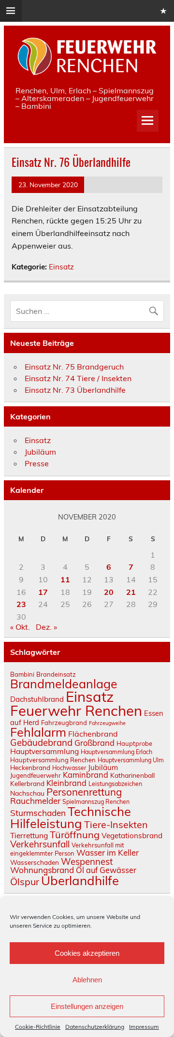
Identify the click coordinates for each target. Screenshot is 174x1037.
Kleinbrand (66, 783)
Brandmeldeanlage (63, 683)
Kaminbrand (85, 775)
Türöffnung (75, 835)
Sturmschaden (38, 813)
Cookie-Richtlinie (37, 1026)
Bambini (22, 674)
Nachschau (27, 793)
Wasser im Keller (107, 852)
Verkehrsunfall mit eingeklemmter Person (67, 849)
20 (109, 592)
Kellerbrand (27, 783)
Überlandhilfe (80, 880)
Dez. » (46, 627)
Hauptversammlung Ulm (131, 760)
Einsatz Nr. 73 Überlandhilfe (75, 390)
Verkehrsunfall (40, 844)
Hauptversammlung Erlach (116, 752)
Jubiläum (40, 452)
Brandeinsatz (56, 674)
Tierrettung (29, 835)
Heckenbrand (30, 767)
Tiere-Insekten (116, 824)
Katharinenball (132, 775)
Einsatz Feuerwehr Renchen (76, 703)
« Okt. (20, 627)
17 (43, 592)
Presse (37, 463)
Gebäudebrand (41, 742)
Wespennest (87, 861)
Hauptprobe (134, 743)
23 (21, 604)
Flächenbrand (93, 734)
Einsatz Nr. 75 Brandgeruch (74, 366)
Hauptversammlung (44, 751)
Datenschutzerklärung (94, 1026)
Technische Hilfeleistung (70, 817)
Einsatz (61, 266)
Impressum (144, 1026)
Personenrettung (84, 791)
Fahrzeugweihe (107, 723)
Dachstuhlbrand (37, 699)
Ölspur (24, 881)
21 (131, 592)
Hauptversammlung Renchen (53, 760)
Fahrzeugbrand (64, 722)
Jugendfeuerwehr (35, 775)
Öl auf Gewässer (106, 870)
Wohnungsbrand (42, 870)
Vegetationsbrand (132, 835)
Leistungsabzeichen (115, 783)
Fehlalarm (38, 732)
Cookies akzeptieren (87, 953)
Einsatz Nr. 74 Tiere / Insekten (78, 378)
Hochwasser (69, 767)
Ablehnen (87, 980)
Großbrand (94, 743)
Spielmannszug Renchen (96, 801)
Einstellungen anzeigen (87, 1006)
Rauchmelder (35, 801)
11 (65, 579)
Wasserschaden (34, 862)
